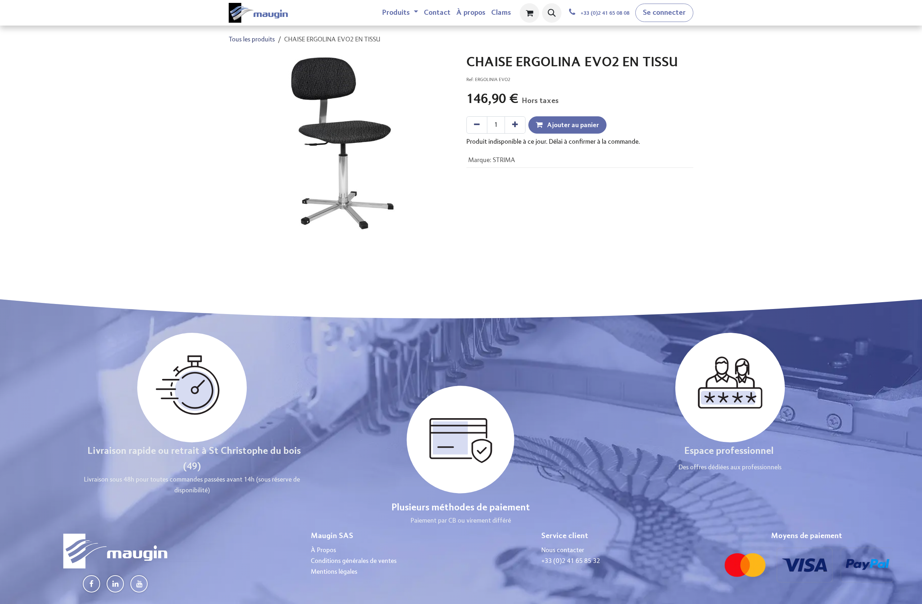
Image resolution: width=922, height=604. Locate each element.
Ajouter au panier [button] (572, 125)
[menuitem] (400, 13)
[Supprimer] (476, 125)
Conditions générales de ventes (354, 561)
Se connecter (664, 12)
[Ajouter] (515, 125)
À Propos (323, 550)
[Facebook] (91, 584)
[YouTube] (139, 584)
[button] (551, 13)
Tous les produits (252, 40)
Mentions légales (334, 572)
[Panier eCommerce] (529, 13)
